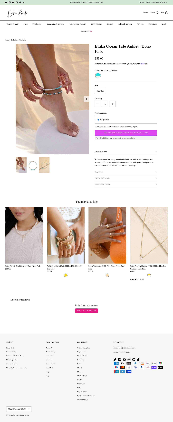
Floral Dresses (96, 24)
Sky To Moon (82, 392)
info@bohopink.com (127, 348)
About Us (49, 348)
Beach (164, 24)
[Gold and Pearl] (149, 275)
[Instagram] (17, 2)
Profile (148, 2)
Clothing (140, 24)
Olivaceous (81, 384)
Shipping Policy (11, 360)
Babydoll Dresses (125, 24)
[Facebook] (10, 2)
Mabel (79, 368)
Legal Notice (10, 348)
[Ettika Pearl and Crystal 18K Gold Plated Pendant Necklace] (149, 235)
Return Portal (50, 364)
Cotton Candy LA (83, 348)
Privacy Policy (11, 352)
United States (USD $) (158, 2)
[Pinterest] (20, 2)
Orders (142, 2)
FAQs (48, 372)
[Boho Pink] (16, 12)
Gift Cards (49, 360)
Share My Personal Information (17, 368)
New (26, 24)
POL (78, 388)
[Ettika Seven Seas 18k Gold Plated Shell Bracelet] (66, 235)
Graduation (37, 24)
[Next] (86, 99)
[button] (126, 152)
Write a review (86, 310)
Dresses (110, 24)
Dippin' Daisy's (82, 356)
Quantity (98, 98)
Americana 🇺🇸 (86, 31)
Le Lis (79, 364)
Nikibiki (80, 380)
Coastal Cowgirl (13, 24)
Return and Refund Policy (15, 356)
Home (7, 40)
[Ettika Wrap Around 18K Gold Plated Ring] (107, 235)
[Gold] (66, 275)
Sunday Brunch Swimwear (86, 396)
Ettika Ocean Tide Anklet (18, 40)
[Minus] (98, 104)
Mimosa (80, 372)
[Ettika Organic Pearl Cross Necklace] (24, 235)
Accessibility (50, 352)
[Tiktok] (24, 2)
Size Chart (49, 368)
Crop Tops (153, 24)
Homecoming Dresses (77, 24)
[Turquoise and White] (98, 75)
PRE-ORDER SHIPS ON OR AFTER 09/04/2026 (126, 133)
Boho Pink (14, 415)
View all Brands (82, 400)
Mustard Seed (82, 376)
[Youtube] (13, 2)
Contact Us (49, 356)
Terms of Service (12, 364)
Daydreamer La (82, 352)
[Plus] (113, 104)
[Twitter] (6, 2)
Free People (81, 360)
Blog (47, 376)
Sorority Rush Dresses (55, 24)
